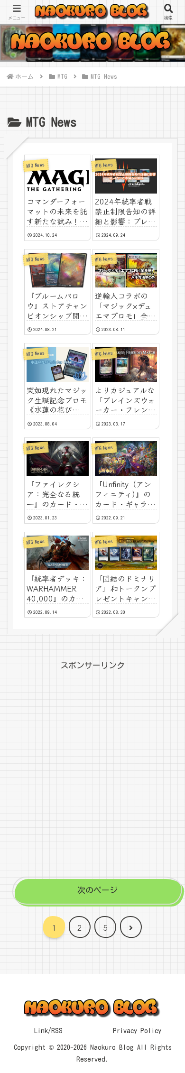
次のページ (97, 890)
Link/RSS (48, 1030)
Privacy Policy (137, 1030)
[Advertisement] (92, 765)
